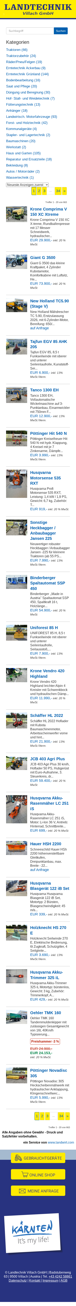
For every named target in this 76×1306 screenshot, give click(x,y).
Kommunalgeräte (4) (21, 129)
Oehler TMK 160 (45, 1013)
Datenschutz (18, 1280)
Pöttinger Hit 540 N (48, 433)
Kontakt (35, 1280)
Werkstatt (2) (16, 147)
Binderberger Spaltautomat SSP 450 (47, 583)
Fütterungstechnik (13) (23, 104)
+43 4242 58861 (60, 1276)
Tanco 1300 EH (44, 390)
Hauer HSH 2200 (45, 844)
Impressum (50, 1280)
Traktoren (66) (17, 50)
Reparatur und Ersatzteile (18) (29, 159)
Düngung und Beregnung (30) (28, 92)
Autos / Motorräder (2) (23, 171)
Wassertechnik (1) (20, 177)
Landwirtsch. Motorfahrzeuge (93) (31, 117)
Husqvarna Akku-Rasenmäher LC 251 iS (49, 803)
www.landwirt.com (61, 1142)
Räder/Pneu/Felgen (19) (24, 62)
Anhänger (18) (17, 111)
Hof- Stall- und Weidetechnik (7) (30, 98)
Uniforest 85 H (44, 627)
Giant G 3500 (42, 257)
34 (58, 191)
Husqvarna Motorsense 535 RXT (45, 477)
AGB (64, 1280)
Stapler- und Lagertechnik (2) (28, 135)
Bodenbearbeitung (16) (23, 80)
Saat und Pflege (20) (21, 86)
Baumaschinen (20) (20, 141)
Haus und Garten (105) (23, 153)
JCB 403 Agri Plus (47, 759)
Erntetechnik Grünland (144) (27, 74)
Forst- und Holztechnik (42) (27, 123)
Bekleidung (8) (17, 165)
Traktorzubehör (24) (21, 56)
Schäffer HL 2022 (46, 715)
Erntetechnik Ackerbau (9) (26, 68)
